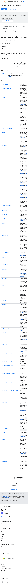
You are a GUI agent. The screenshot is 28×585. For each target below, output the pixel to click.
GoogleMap (22, 255)
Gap (2, 187)
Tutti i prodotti (4, 573)
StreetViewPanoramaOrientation (9, 382)
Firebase (3, 566)
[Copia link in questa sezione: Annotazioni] (9, 59)
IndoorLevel (4, 214)
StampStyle (4, 344)
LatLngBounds (5, 235)
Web (2, 538)
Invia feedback (6, 34)
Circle (25, 146)
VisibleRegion (4, 461)
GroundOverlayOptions (6, 205)
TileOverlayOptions (6, 447)
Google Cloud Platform (6, 568)
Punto (3, 175)
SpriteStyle (4, 318)
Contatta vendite (13, 9)
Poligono (3, 285)
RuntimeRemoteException (7, 476)
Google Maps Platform (16, 24)
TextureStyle (4, 418)
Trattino (3, 163)
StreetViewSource (6, 396)
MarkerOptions (5, 264)
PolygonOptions (5, 289)
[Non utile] (16, 31)
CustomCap (4, 149)
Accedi (24, 1)
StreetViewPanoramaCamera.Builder (10, 361)
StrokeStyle (4, 402)
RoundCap (4, 304)
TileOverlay (4, 439)
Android (3, 6)
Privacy (7, 578)
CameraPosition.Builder (7, 128)
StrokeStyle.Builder (6, 409)
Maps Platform (15, 2)
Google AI (3, 570)
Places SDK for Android (6, 528)
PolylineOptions (5, 300)
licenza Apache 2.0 (8, 497)
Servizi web (3, 540)
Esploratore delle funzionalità (7, 526)
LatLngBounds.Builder (6, 243)
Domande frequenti (5, 523)
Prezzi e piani (4, 546)
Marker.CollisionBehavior (7, 62)
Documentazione (6, 26)
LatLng (3, 223)
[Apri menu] (2, 1)
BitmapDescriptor (5, 84)
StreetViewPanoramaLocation (8, 373)
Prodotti (9, 24)
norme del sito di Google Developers (8, 499)
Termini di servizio (5, 553)
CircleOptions (4, 145)
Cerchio (3, 140)
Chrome (3, 564)
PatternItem (4, 269)
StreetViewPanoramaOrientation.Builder (10, 390)
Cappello (3, 132)
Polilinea (3, 292)
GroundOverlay (5, 200)
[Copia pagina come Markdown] (11, 39)
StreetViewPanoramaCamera (8, 353)
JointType (4, 218)
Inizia (4, 9)
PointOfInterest (5, 278)
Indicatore (4, 257)
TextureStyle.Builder (6, 428)
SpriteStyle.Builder (6, 328)
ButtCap (3, 97)
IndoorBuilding (5, 210)
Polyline (22, 104)
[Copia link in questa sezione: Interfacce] (9, 70)
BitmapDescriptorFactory (7, 88)
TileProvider (4, 73)
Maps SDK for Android (15, 6)
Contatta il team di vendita (6, 548)
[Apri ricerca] (21, 1)
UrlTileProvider (5, 450)
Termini (2, 578)
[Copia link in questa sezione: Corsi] (5, 81)
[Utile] (14, 31)
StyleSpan (4, 412)
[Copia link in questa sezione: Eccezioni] (8, 473)
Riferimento (5, 28)
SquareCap (4, 332)
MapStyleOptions (5, 252)
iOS (2, 536)
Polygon (22, 173)
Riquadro (4, 432)
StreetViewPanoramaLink (7, 365)
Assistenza (3, 551)
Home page (3, 24)
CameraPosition (5, 114)
